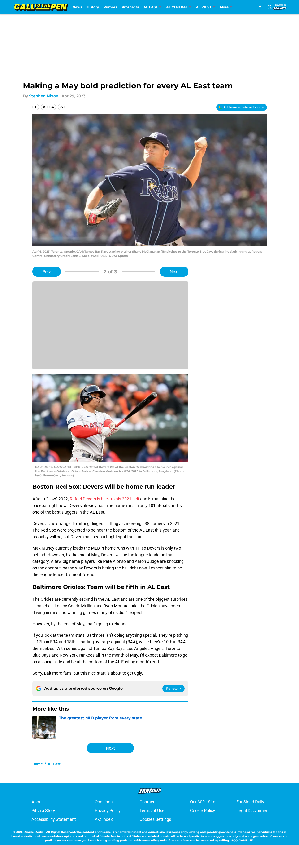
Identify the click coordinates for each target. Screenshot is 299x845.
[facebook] (260, 7)
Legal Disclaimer (252, 810)
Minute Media (33, 832)
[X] (270, 7)
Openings (104, 801)
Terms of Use (152, 810)
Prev (46, 271)
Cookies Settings (155, 819)
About (37, 801)
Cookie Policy (202, 810)
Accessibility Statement (53, 819)
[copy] (61, 107)
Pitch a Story (43, 810)
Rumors (110, 7)
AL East (54, 764)
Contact (146, 801)
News (77, 7)
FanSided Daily (250, 801)
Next (174, 271)
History (93, 7)
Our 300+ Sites (203, 801)
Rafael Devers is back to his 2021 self (104, 498)
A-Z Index (104, 819)
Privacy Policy (108, 810)
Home (37, 764)
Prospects (130, 7)
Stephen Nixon (43, 96)
